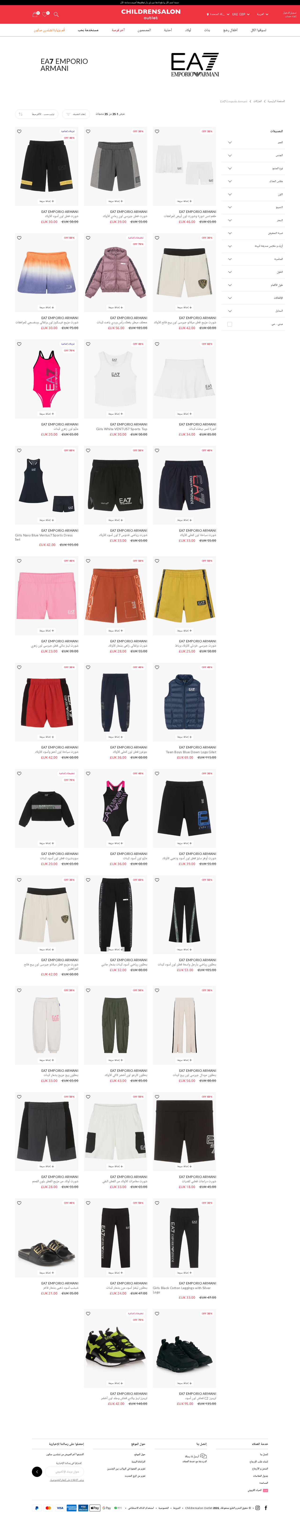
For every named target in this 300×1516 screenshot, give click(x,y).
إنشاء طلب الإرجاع (259, 1461)
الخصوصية (163, 1508)
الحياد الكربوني (257, 1490)
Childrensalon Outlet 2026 (202, 1508)
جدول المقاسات (260, 1476)
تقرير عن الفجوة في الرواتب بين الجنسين (126, 1468)
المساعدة (263, 1483)
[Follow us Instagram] (257, 1509)
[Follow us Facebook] (266, 1509)
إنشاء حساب (290, 16)
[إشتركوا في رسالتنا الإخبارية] (37, 1472)
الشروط (176, 1508)
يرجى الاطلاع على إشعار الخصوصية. (67, 1480)
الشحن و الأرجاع (260, 1468)
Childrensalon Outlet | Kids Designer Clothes (151, 14)
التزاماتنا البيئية (138, 1461)
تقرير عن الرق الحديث (135, 1476)
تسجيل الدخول (289, 13)
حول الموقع (139, 1454)
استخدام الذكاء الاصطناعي (141, 1508)
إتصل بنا (264, 1454)
